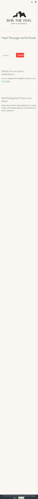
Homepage (5, 81)
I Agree (21, 497)
